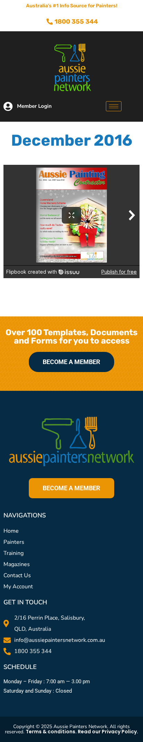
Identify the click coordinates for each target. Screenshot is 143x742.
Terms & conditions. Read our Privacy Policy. (82, 731)
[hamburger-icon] (113, 106)
